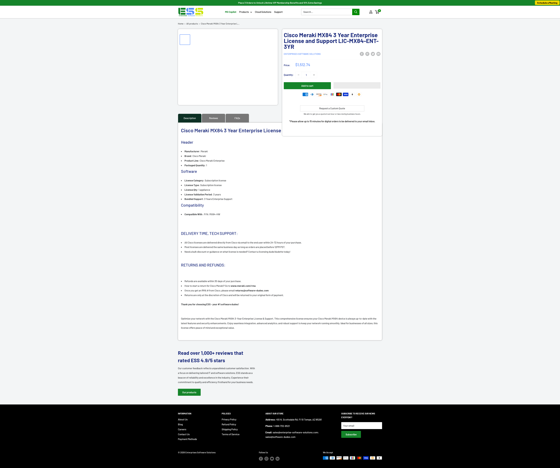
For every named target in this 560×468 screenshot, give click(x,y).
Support (278, 11)
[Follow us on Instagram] (266, 458)
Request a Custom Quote (332, 108)
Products (244, 11)
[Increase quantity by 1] (314, 75)
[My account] (370, 12)
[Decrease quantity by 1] (298, 75)
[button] (377, 12)
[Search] (355, 12)
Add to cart (307, 85)
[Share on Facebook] (362, 53)
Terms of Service (230, 434)
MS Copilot (230, 11)
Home (180, 23)
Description (190, 118)
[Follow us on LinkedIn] (277, 458)
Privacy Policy (229, 419)
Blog (180, 424)
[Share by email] (378, 53)
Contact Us (184, 434)
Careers (182, 429)
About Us (183, 419)
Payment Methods (187, 439)
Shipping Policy (230, 429)
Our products (189, 392)
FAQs (237, 118)
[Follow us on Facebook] (261, 458)
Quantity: (289, 74)
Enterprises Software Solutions (302, 54)
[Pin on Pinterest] (367, 53)
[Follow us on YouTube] (272, 458)
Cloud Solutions (263, 11)
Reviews (213, 118)
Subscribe (351, 434)
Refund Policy (229, 424)
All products (192, 23)
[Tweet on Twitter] (373, 53)
